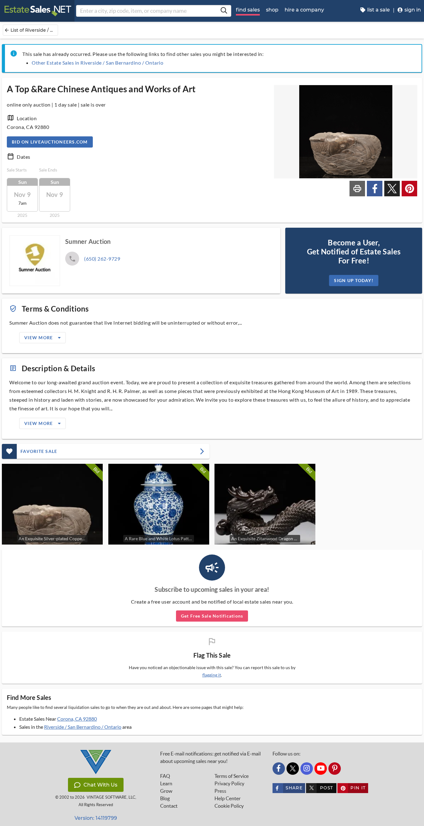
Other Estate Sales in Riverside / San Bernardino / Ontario (97, 63)
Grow (166, 791)
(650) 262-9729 (102, 259)
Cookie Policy (229, 806)
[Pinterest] (334, 768)
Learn (166, 783)
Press (220, 791)
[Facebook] (279, 768)
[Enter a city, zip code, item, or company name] (223, 11)
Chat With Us (100, 785)
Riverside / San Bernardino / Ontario (82, 727)
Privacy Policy (229, 783)
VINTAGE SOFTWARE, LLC (111, 797)
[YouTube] (320, 768)
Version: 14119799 (95, 818)
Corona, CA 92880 (77, 719)
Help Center (227, 798)
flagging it (211, 675)
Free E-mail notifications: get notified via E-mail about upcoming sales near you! (210, 757)
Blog (165, 798)
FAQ (165, 776)
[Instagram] (306, 768)
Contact (169, 806)
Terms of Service (231, 776)
